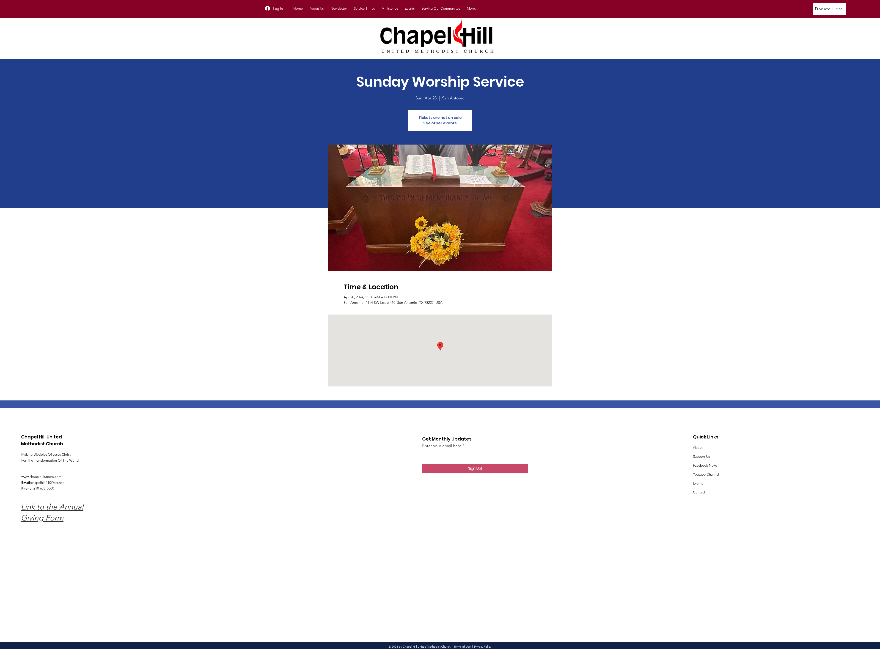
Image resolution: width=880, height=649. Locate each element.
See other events (440, 123)
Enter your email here (441, 446)
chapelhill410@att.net (47, 482)
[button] (389, 8)
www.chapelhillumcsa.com (41, 476)
